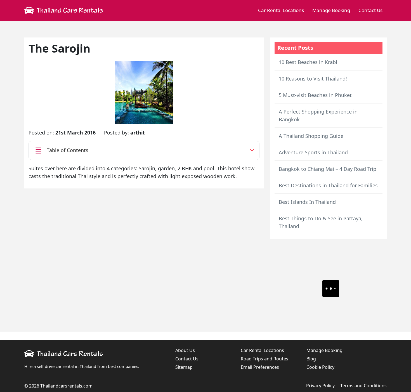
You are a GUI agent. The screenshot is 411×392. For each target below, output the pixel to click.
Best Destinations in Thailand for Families (328, 185)
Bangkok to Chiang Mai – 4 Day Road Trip (327, 169)
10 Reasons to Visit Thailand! (313, 78)
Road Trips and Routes (264, 359)
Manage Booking (331, 10)
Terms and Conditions (363, 385)
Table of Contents (67, 150)
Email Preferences (260, 367)
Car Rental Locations (281, 10)
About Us (185, 350)
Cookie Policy (320, 367)
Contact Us (370, 10)
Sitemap (184, 367)
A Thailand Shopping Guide (311, 136)
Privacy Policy (320, 385)
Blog (311, 359)
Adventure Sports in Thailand (313, 152)
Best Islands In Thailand (307, 202)
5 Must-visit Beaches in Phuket (315, 95)
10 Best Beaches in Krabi (308, 62)
